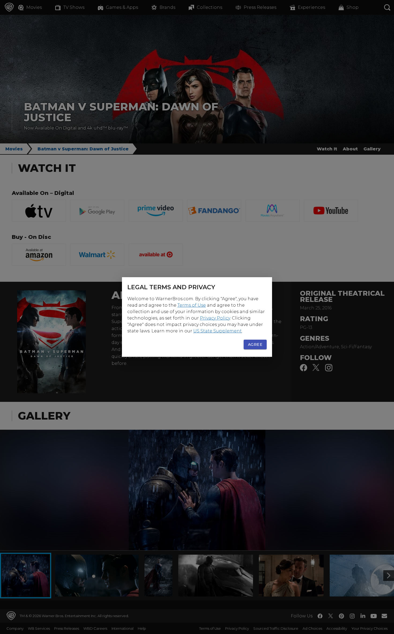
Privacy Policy (215, 318)
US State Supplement (217, 330)
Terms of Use (191, 305)
